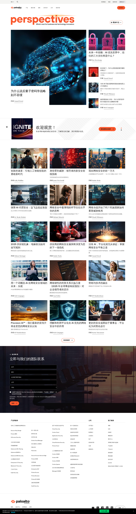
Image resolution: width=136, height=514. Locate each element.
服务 (39, 7)
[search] (17, 2)
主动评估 (72, 467)
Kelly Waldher (18, 180)
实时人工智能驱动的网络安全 (18, 425)
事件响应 (72, 471)
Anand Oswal (18, 101)
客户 (90, 439)
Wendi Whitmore (109, 94)
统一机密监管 (73, 452)
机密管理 (72, 449)
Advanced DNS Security (17, 455)
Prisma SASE (34, 459)
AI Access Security (16, 437)
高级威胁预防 (14, 445)
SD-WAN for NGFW (36, 443)
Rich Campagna (109, 107)
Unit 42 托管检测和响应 (58, 467)
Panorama (33, 450)
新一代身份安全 (74, 425)
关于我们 (91, 425)
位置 (90, 445)
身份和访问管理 (74, 432)
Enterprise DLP (35, 469)
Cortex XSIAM (56, 454)
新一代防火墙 (34, 430)
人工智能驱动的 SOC (57, 450)
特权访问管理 (73, 429)
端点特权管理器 (74, 435)
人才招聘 (91, 429)
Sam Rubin (56, 296)
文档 (30, 507)
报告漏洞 (110, 452)
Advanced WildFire (15, 452)
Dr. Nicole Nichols (20, 217)
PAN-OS (33, 447)
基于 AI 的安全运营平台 (58, 425)
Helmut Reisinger (20, 256)
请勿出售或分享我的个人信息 (115, 466)
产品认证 (110, 449)
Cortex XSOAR (56, 461)
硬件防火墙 (34, 433)
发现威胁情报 (73, 477)
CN (11, 2)
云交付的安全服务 (15, 442)
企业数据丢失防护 (15, 459)
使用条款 (24, 507)
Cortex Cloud (55, 432)
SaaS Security (14, 472)
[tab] (121, 128)
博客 (109, 425)
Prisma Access (35, 472)
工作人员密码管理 (74, 442)
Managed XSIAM (56, 471)
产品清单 (110, 445)
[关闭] (133, 511)
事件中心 (110, 439)
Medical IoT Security (16, 466)
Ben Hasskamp (97, 60)
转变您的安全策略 (74, 474)
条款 (54, 396)
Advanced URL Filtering (17, 449)
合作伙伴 (45, 7)
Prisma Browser (35, 475)
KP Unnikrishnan (97, 296)
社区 (109, 429)
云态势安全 (55, 439)
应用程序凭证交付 (74, 456)
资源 (109, 2)
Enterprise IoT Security (17, 462)
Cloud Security (56, 429)
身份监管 (72, 439)
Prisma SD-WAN (35, 479)
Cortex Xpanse (56, 464)
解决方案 (33, 7)
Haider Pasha (96, 180)
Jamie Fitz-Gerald (58, 180)
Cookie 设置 (104, 511)
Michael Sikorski (58, 217)
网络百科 (110, 435)
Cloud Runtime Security (58, 442)
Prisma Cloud (55, 445)
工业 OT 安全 (14, 469)
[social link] (93, 508)
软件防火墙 (34, 437)
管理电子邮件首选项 (113, 442)
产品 (27, 7)
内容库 (109, 432)
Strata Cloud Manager (37, 440)
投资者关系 (91, 442)
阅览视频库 (66, 340)
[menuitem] (17, 8)
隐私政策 (47, 396)
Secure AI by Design (16, 430)
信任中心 (18, 507)
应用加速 (33, 462)
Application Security (57, 435)
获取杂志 (108, 129)
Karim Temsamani (98, 332)
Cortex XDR (55, 457)
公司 (52, 7)
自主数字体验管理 (35, 465)
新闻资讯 (91, 449)
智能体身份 (73, 445)
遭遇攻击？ (122, 2)
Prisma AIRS (14, 434)
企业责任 (91, 435)
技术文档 (110, 459)
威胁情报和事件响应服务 (76, 464)
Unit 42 (110, 462)
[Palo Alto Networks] (16, 8)
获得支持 (115, 2)
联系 (13, 403)
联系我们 (103, 2)
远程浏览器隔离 (35, 482)
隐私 (12, 507)
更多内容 (58, 7)
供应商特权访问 (74, 459)
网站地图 (110, 456)
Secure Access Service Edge (38, 455)
